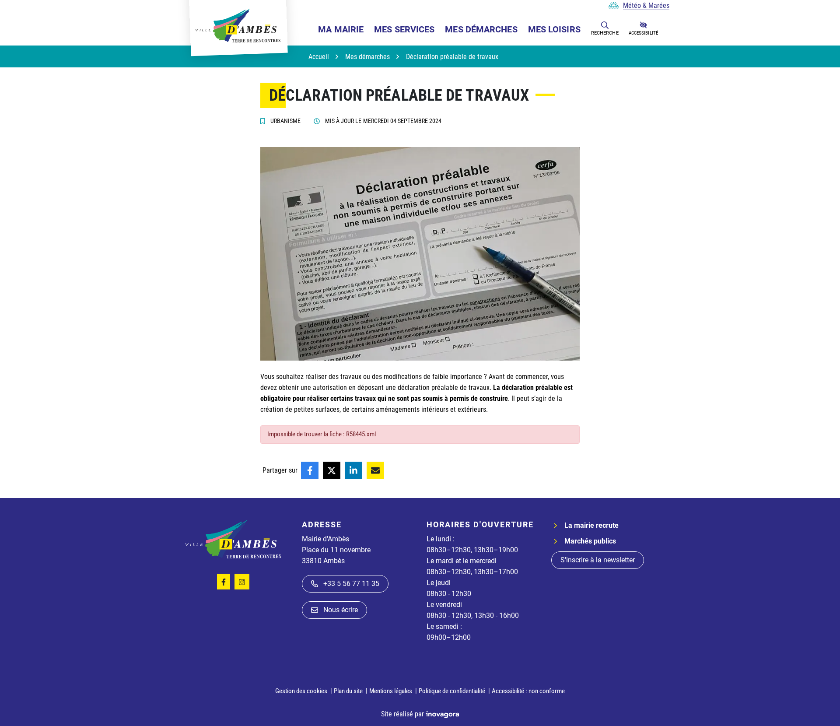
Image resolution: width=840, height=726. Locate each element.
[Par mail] (375, 470)
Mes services (404, 29)
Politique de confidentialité (452, 691)
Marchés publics (590, 541)
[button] (605, 24)
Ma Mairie (341, 29)
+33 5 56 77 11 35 (351, 583)
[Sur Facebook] (309, 470)
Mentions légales (390, 691)
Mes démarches (481, 29)
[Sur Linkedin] (353, 470)
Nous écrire (340, 610)
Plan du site (348, 691)
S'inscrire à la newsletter (597, 560)
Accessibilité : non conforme (528, 691)
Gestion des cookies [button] (301, 691)
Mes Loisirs (554, 29)
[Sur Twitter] (331, 470)
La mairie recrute (591, 525)
